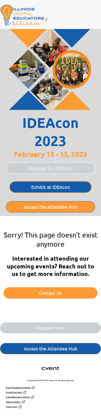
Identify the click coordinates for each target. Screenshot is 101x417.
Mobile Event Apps (14, 392)
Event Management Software (18, 387)
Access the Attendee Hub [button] (50, 207)
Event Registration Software (18, 396)
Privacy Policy (12, 406)
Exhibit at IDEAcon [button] (50, 187)
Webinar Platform (13, 401)
